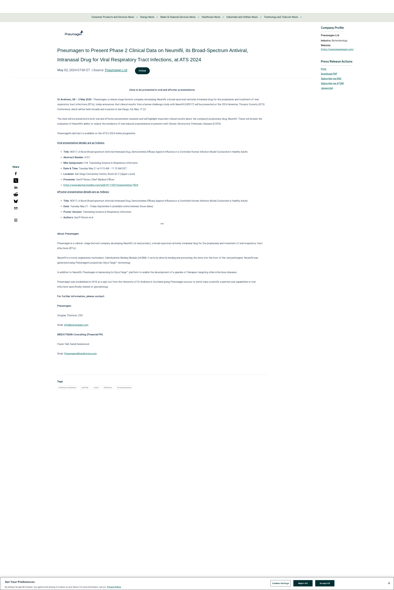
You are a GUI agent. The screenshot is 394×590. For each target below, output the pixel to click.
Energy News (147, 17)
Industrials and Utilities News (242, 17)
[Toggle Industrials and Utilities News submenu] (260, 17)
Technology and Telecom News (281, 17)
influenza (108, 387)
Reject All (303, 583)
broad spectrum (124, 387)
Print (323, 69)
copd (96, 387)
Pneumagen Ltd (116, 70)
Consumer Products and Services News (112, 17)
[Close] (389, 583)
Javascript (327, 88)
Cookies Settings (280, 583)
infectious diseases (67, 387)
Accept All (325, 583)
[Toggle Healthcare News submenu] (223, 17)
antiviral (85, 387)
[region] (197, 583)
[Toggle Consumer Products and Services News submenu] (137, 17)
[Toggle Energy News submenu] (157, 17)
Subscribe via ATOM (332, 83)
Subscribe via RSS (331, 78)
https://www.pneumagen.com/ (337, 49)
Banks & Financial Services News (178, 17)
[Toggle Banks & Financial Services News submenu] (198, 17)
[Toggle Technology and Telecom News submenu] (301, 17)
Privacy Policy (114, 587)
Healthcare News (211, 17)
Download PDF (329, 73)
